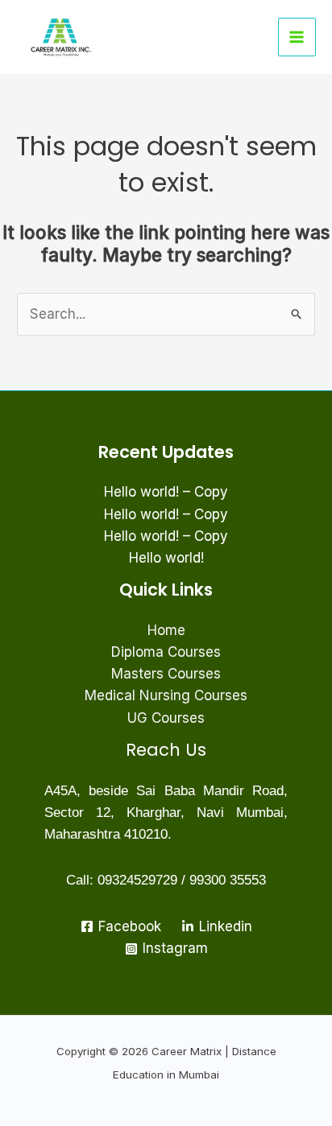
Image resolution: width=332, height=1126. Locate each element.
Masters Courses (166, 674)
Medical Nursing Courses (166, 695)
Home (166, 630)
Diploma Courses (166, 652)
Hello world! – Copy (166, 492)
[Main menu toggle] (297, 37)
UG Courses (166, 718)
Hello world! (166, 558)
